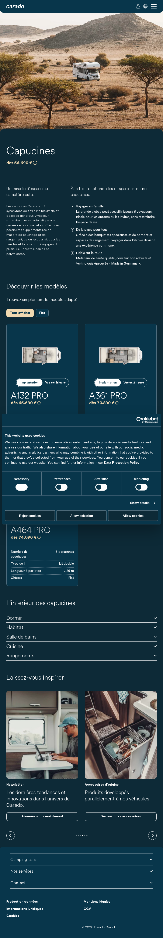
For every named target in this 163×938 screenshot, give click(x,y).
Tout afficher (20, 313)
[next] (152, 835)
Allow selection (81, 515)
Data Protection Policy (121, 462)
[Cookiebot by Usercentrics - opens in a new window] (139, 420)
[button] (145, 6)
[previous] (10, 835)
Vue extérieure (55, 382)
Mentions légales (97, 901)
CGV (87, 908)
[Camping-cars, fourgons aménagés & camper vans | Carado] (15, 6)
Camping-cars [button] (23, 859)
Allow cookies (133, 515)
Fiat (42, 313)
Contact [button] (18, 882)
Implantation (29, 382)
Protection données (22, 901)
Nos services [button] (21, 871)
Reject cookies (30, 515)
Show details (139, 503)
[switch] (61, 487)
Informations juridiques (24, 908)
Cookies (12, 915)
